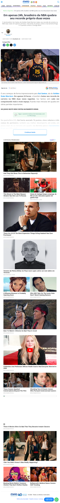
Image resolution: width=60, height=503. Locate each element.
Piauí (44, 6)
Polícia (39, 6)
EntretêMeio (16, 6)
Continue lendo (30, 132)
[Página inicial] (26, 1)
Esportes (50, 6)
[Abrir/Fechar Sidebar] (2, 2)
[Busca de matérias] (58, 2)
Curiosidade (25, 6)
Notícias (8, 6)
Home (3, 6)
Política (33, 6)
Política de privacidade (22, 499)
